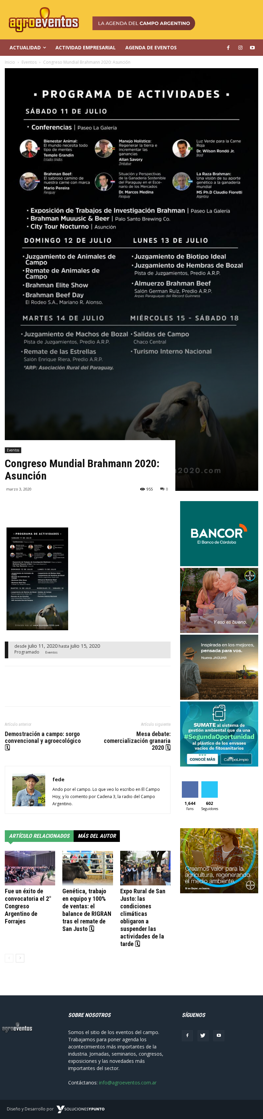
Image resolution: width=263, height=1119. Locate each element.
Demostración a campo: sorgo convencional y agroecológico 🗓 (43, 741)
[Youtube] (218, 1035)
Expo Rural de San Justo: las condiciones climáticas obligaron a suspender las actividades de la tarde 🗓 (142, 917)
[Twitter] (203, 1035)
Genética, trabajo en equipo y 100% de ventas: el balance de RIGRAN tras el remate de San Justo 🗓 (86, 909)
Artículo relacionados (39, 836)
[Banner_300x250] (219, 631)
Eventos (13, 450)
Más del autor (97, 836)
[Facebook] (187, 1035)
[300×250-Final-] (219, 564)
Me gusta (190, 786)
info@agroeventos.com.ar (127, 1082)
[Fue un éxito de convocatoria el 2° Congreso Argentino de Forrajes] (30, 868)
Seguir (209, 783)
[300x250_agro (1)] (219, 891)
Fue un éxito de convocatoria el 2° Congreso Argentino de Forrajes (28, 906)
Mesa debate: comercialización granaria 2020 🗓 (137, 741)
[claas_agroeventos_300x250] (219, 698)
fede (58, 779)
